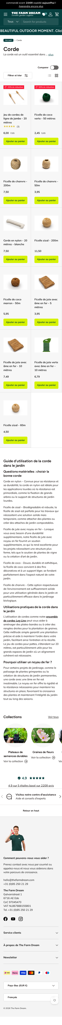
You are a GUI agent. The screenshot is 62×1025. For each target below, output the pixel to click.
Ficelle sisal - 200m (46, 240)
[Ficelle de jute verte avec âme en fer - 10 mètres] (46, 345)
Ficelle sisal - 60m (14, 425)
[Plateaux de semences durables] (15, 735)
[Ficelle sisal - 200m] (46, 223)
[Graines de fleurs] (43, 735)
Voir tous (53, 716)
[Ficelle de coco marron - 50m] (15, 282)
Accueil (8, 40)
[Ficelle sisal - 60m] (15, 408)
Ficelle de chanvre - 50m (46, 183)
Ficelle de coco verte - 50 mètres (44, 116)
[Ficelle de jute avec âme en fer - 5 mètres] (46, 282)
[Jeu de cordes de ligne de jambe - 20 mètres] (15, 97)
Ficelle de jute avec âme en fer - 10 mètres (15, 366)
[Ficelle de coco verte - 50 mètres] (46, 97)
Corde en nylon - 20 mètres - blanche (15, 242)
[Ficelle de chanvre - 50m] (46, 164)
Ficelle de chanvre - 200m (15, 183)
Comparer (43, 67)
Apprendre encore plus (31, 6)
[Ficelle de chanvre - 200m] (15, 164)
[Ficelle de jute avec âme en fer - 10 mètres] (15, 345)
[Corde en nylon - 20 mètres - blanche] (15, 223)
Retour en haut (31, 810)
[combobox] (31, 21)
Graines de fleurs (43, 752)
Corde (19, 40)
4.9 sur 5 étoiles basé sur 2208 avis (31, 785)
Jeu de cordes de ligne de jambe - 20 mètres (15, 118)
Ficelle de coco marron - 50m (12, 301)
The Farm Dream (18, 1008)
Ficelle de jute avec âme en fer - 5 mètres (46, 303)
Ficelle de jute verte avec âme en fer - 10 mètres (46, 366)
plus (50, 54)
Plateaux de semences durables (15, 754)
